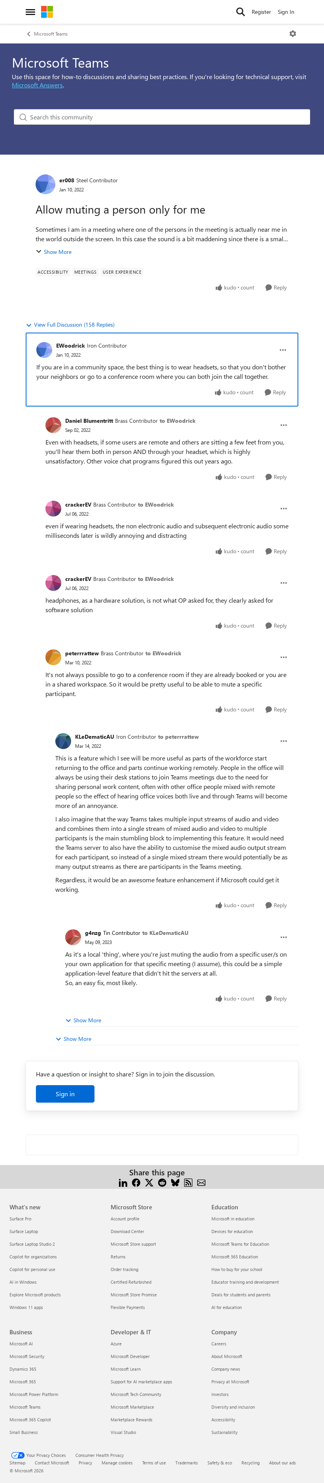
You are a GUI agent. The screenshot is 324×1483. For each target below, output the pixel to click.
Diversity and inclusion (233, 1407)
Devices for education (232, 1231)
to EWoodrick (178, 420)
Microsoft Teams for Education (240, 1244)
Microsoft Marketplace (132, 1407)
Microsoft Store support (133, 1244)
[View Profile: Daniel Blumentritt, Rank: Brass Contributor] (53, 425)
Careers (218, 1344)
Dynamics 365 (22, 1369)
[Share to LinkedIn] (123, 1182)
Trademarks (186, 1463)
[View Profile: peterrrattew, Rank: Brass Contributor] (53, 657)
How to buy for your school (236, 1269)
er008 (66, 180)
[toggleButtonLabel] (292, 33)
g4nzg (93, 932)
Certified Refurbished (131, 1282)
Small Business (23, 1432)
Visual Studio (123, 1432)
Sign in (65, 1094)
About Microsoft (226, 1356)
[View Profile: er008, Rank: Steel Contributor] (45, 184)
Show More (58, 251)
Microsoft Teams (51, 33)
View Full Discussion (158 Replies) (74, 324)
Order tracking (124, 1269)
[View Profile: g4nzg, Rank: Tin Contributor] (73, 937)
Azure (116, 1344)
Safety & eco (219, 1463)
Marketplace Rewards (132, 1419)
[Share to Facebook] (136, 1182)
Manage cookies (117, 1463)
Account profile (125, 1219)
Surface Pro (20, 1219)
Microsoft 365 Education (234, 1257)
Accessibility (223, 1419)
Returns (118, 1257)
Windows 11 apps (26, 1307)
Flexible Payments (128, 1307)
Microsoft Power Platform (33, 1394)
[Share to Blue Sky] (175, 1182)
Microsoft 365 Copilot (30, 1419)
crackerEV (78, 504)
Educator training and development (245, 1282)
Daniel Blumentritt (89, 420)
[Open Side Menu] (30, 12)
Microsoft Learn (126, 1369)
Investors (220, 1394)
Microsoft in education (232, 1219)
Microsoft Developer (130, 1356)
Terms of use (154, 1463)
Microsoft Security (26, 1356)
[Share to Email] (201, 1182)
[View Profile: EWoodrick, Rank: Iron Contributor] (44, 350)
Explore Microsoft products (35, 1295)
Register (261, 11)
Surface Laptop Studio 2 (32, 1244)
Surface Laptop (23, 1231)
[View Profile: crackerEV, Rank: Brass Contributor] (53, 508)
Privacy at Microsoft (230, 1382)
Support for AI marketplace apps (141, 1382)
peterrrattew (82, 653)
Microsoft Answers (37, 85)
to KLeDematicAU (165, 932)
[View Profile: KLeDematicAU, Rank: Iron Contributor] (63, 741)
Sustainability (224, 1432)
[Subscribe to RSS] (188, 1182)
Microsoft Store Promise (134, 1295)
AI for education (226, 1307)
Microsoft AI (21, 1344)
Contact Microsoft (52, 1463)
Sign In (286, 11)
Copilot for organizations (33, 1257)
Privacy (85, 1463)
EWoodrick (70, 345)
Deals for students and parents (241, 1295)
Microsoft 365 (22, 1382)
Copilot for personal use (32, 1269)
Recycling (250, 1463)
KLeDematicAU (94, 736)
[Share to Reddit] (162, 1182)
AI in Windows (23, 1282)
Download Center (127, 1231)
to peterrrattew (178, 736)
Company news (225, 1369)
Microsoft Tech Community (136, 1394)
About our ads (282, 1463)
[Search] (240, 12)
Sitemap (17, 1463)
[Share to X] (149, 1182)
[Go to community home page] (47, 12)
